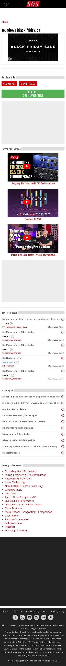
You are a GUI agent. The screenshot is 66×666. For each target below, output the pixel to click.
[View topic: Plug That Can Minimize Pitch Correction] (62, 421)
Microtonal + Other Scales (16, 434)
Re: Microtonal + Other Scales (18, 332)
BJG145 (5, 349)
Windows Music (13, 489)
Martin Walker (9, 362)
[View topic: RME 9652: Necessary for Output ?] (62, 415)
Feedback (10, 526)
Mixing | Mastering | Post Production (25, 474)
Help (45, 611)
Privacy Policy (57, 611)
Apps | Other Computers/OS (20, 497)
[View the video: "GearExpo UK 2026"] (33, 203)
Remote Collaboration (17, 519)
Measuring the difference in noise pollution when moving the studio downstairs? (32, 319)
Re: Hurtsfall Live (11, 358)
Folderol (6, 336)
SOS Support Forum (16, 530)
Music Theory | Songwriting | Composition (28, 511)
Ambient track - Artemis (15, 409)
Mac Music (11, 493)
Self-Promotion (8, 366)
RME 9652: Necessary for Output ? (20, 415)
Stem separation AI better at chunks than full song (29, 446)
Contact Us (17, 611)
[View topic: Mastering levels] (62, 452)
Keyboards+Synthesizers (11, 340)
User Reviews (12, 515)
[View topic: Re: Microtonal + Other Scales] (62, 332)
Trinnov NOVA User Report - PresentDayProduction (33, 254)
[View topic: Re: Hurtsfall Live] (62, 358)
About (5, 611)
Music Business (13, 508)
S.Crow (5, 323)
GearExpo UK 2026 (33, 219)
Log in (6, 4)
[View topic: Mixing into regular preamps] (62, 427)
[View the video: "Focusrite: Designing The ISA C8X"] (33, 167)
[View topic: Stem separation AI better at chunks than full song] (62, 446)
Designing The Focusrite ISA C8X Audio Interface (33, 183)
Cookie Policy (32, 611)
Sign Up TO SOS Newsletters (33, 93)
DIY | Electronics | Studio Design (15, 327)
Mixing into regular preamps (17, 427)
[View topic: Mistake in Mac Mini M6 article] (62, 440)
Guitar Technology (15, 482)
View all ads (9, 83)
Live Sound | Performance (19, 500)
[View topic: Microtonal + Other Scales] (62, 434)
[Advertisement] (33, 123)
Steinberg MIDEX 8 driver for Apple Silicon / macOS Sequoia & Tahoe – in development (32, 403)
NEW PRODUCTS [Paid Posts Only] (24, 486)
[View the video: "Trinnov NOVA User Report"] (33, 238)
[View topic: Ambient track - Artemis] (62, 409)
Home (5, 22)
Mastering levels (11, 452)
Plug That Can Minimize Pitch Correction (24, 421)
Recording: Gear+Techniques (20, 471)
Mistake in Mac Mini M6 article (18, 440)
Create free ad (27, 83)
